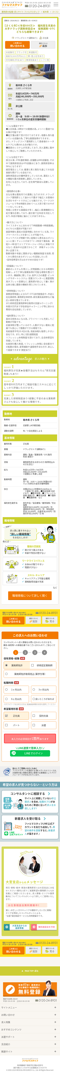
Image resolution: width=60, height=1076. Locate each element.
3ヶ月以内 (44, 689)
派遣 (43, 725)
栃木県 (46, 11)
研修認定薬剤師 (44, 665)
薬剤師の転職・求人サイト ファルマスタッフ (21, 11)
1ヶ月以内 (16, 689)
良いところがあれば (44, 698)
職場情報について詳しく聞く (30, 595)
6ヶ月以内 (16, 699)
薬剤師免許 (17, 665)
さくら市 (56, 11)
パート (16, 725)
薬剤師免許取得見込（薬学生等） (30, 673)
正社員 (16, 715)
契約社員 (43, 715)
